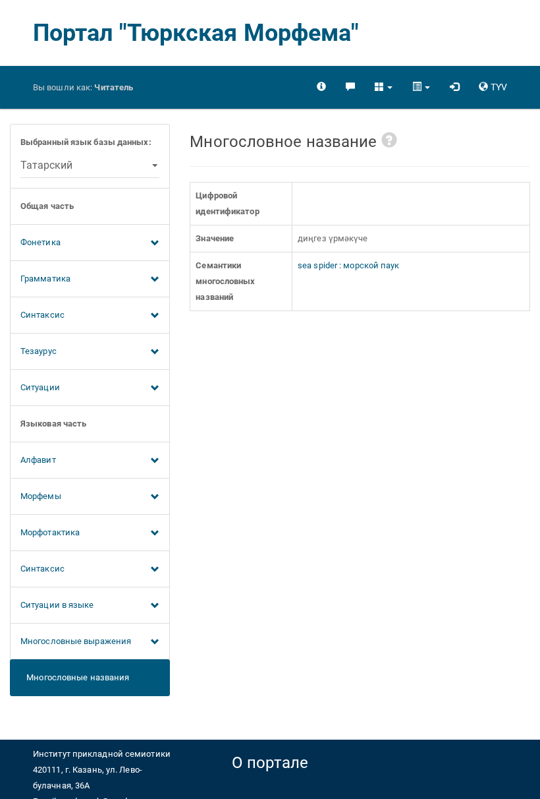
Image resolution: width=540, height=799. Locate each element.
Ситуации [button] (40, 387)
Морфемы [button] (40, 496)
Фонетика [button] (40, 242)
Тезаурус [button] (38, 351)
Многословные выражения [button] (75, 641)
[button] (383, 87)
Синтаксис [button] (42, 315)
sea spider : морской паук (349, 265)
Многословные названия (74, 677)
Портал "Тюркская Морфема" (196, 33)
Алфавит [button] (38, 460)
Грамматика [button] (45, 278)
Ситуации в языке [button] (57, 605)
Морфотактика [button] (50, 532)
